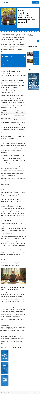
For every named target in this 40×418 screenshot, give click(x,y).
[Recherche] (34, 2)
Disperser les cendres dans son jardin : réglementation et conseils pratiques (36, 61)
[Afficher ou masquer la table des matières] (18, 56)
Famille (36, 52)
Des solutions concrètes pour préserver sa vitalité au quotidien (19, 59)
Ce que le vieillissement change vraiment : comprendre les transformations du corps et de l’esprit (7, 60)
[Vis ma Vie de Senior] (7, 2)
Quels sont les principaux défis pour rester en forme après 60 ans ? (7, 64)
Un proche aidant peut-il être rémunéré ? (36, 54)
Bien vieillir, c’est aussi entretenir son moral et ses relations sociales (20, 62)
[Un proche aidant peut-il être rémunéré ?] (30, 54)
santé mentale (4, 104)
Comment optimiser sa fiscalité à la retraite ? (4, 380)
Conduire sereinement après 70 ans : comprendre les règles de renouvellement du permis (34, 82)
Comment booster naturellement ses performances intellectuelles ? (4, 356)
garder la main (6, 122)
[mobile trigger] (2, 2)
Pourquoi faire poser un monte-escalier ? (4, 367)
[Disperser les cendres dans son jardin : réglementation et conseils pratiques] (30, 61)
